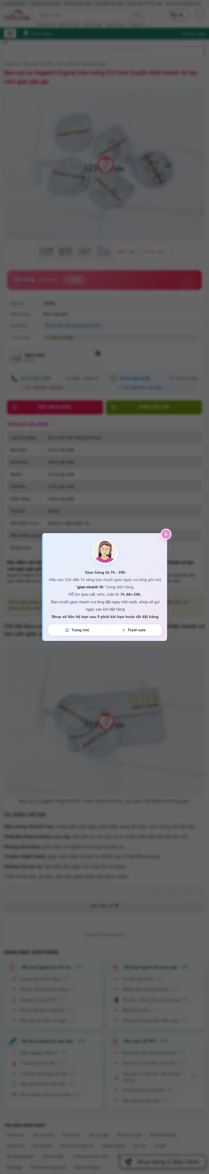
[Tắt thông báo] (166, 534)
